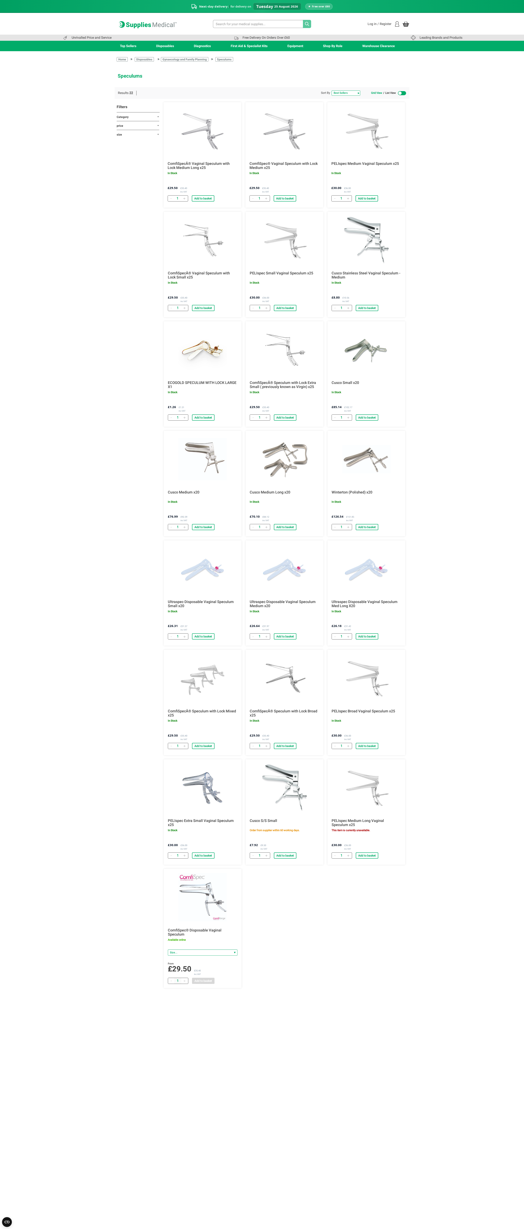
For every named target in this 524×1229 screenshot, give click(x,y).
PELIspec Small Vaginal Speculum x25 (281, 273)
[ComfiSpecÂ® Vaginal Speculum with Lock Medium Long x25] (202, 130)
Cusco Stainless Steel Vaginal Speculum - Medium (366, 275)
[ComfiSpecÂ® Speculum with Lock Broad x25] (284, 678)
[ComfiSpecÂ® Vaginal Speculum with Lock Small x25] (202, 240)
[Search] (307, 24)
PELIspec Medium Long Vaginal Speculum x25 (358, 823)
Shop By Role (332, 46)
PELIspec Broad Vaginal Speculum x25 (363, 711)
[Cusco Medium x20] (202, 459)
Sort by (325, 92)
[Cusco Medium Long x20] (284, 459)
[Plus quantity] (184, 981)
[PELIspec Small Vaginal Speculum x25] (284, 240)
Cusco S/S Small (263, 821)
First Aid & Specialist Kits (249, 46)
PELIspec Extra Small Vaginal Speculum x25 (201, 823)
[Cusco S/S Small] (284, 787)
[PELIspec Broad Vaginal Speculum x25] (366, 678)
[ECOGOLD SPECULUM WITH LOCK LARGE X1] (202, 349)
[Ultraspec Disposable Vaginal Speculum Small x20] (202, 568)
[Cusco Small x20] (366, 349)
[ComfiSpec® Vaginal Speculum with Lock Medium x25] (284, 130)
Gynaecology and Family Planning (185, 59)
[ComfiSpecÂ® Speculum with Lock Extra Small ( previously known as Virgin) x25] (284, 349)
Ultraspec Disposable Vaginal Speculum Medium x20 (283, 604)
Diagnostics (202, 46)
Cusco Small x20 (345, 383)
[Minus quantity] (171, 981)
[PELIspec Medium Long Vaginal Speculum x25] (366, 787)
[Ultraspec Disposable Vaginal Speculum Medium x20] (284, 568)
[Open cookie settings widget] (7, 1222)
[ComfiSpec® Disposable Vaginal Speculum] (202, 897)
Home (122, 59)
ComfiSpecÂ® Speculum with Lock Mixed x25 (202, 713)
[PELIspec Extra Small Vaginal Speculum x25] (202, 787)
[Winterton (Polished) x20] (366, 459)
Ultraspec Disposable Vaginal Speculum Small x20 (201, 604)
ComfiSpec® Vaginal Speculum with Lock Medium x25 (284, 166)
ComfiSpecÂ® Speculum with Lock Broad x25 (283, 713)
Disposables (165, 46)
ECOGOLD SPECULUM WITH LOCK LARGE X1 (202, 385)
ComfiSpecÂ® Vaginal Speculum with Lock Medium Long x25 (199, 166)
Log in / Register (379, 24)
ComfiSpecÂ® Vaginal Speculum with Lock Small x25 (199, 275)
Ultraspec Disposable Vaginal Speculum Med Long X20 (365, 604)
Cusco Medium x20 (183, 492)
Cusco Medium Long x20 (270, 492)
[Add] (184, 198)
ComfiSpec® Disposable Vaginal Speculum (194, 932)
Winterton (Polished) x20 (352, 492)
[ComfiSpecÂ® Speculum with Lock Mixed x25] (202, 678)
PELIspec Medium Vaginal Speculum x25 (365, 164)
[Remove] (171, 198)
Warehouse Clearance (378, 46)
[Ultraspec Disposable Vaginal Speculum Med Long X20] (366, 568)
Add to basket (203, 198)
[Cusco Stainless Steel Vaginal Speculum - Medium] (366, 240)
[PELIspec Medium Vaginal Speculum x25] (366, 130)
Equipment (295, 46)
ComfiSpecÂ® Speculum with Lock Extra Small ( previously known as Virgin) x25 (283, 385)
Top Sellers (128, 46)
